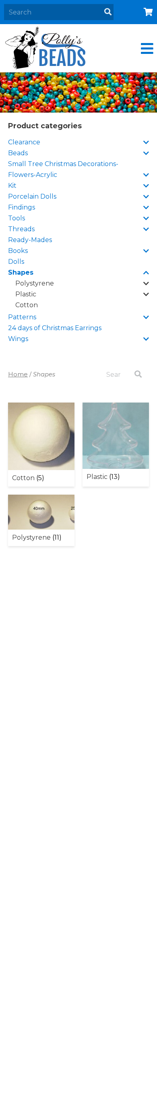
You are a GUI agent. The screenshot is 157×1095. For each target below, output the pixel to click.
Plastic (25, 294)
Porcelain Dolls (32, 196)
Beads (18, 153)
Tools (16, 218)
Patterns (22, 317)
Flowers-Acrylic (32, 175)
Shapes (20, 272)
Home (18, 374)
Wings (18, 339)
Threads (21, 229)
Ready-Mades (30, 240)
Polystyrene (34, 283)
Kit (12, 185)
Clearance (24, 142)
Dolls (16, 261)
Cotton (26, 305)
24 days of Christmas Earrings (54, 328)
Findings (21, 207)
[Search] (108, 12)
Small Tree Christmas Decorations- (63, 164)
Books (18, 251)
